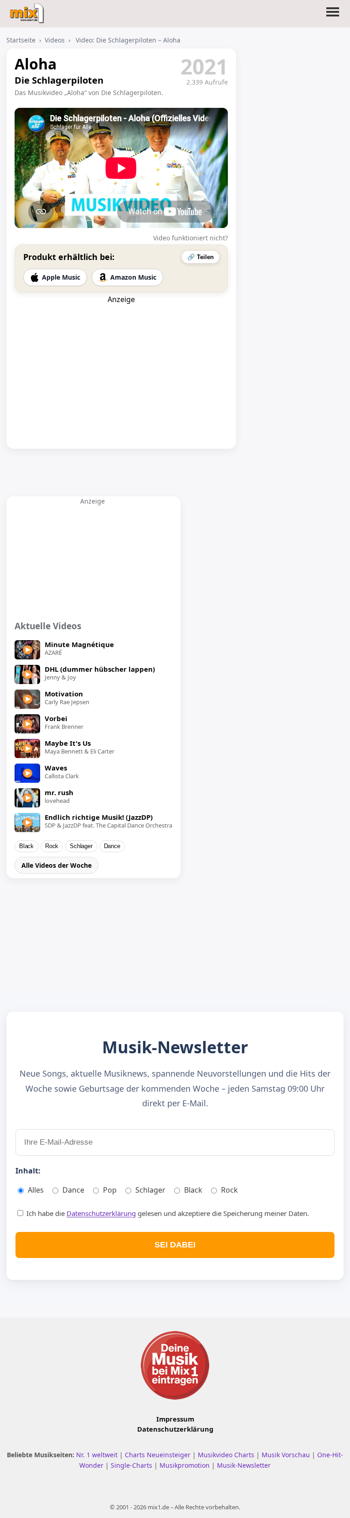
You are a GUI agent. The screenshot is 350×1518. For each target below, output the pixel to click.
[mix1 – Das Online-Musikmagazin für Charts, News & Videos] (28, 10)
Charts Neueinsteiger (158, 1454)
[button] (332, 17)
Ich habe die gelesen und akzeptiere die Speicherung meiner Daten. (167, 1213)
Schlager (81, 846)
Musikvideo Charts (227, 1454)
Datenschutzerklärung (101, 1213)
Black (26, 846)
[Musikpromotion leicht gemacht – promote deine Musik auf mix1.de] (175, 1365)
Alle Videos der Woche (56, 865)
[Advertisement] (121, 361)
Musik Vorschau (287, 1454)
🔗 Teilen (200, 257)
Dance (112, 846)
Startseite (21, 40)
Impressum (175, 1418)
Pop (110, 1190)
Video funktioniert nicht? (190, 238)
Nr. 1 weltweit (97, 1454)
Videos (55, 40)
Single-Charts (132, 1465)
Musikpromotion (185, 1465)
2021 (204, 66)
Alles (36, 1190)
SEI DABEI (175, 1244)
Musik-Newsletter (244, 1465)
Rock (51, 846)
